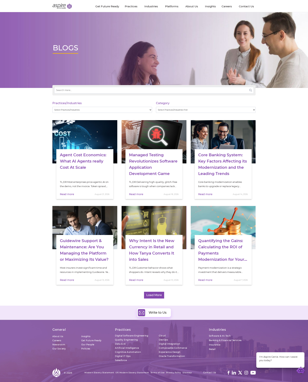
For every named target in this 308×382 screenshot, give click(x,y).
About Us (57, 336)
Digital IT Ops (122, 356)
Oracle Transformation (172, 356)
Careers (56, 340)
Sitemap (187, 372)
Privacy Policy (173, 372)
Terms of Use (157, 372)
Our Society (59, 348)
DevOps (163, 339)
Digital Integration (169, 343)
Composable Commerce (173, 348)
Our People (87, 344)
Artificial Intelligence (127, 348)
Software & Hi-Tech (220, 335)
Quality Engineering (126, 339)
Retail (212, 349)
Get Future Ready (91, 340)
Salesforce (121, 360)
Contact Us (209, 372)
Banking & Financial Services (225, 340)
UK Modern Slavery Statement (132, 372)
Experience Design (169, 352)
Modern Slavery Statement (99, 372)
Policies (85, 348)
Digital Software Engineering (131, 335)
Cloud (162, 335)
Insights (86, 336)
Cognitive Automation (128, 352)
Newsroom (58, 344)
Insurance (214, 344)
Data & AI (120, 343)
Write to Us (157, 313)
